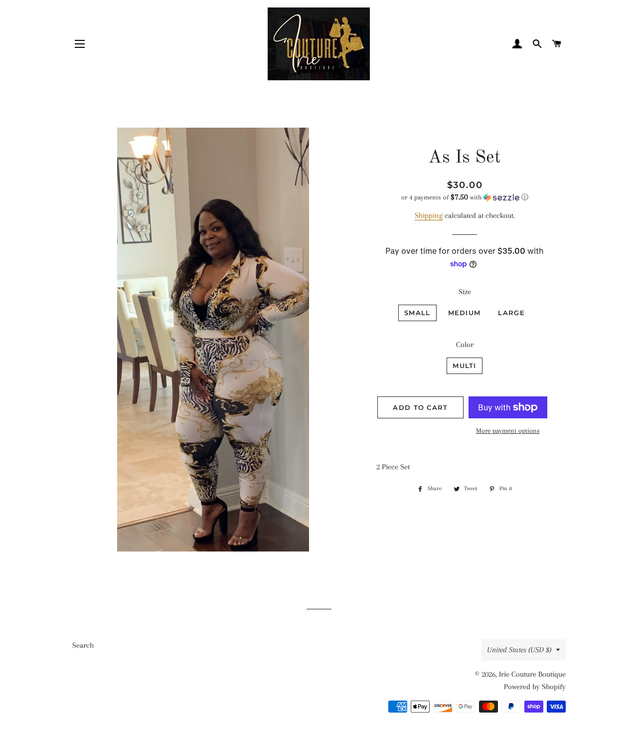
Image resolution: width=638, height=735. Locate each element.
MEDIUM (464, 313)
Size (465, 291)
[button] (464, 197)
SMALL (417, 313)
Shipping (429, 215)
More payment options (508, 430)
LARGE (511, 313)
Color (465, 344)
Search (83, 645)
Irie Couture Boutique (532, 674)
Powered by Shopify (535, 686)
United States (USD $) (519, 649)
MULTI (465, 365)
